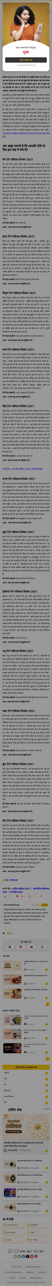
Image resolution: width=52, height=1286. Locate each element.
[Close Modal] (45, 6)
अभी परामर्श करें (26, 59)
